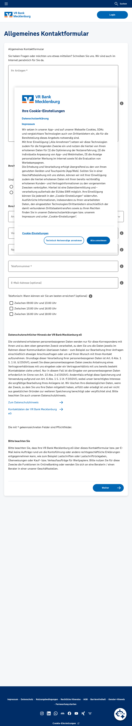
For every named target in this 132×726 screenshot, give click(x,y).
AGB (85, 699)
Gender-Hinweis (116, 699)
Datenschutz (27, 699)
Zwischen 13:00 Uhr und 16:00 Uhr (35, 308)
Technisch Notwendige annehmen (64, 240)
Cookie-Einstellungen (35, 233)
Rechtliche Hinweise (71, 699)
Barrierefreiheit (98, 699)
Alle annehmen (98, 240)
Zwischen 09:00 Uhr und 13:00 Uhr (35, 303)
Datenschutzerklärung (35, 118)
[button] (122, 105)
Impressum (12, 699)
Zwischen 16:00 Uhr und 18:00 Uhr (35, 314)
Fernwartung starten (66, 704)
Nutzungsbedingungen (47, 699)
